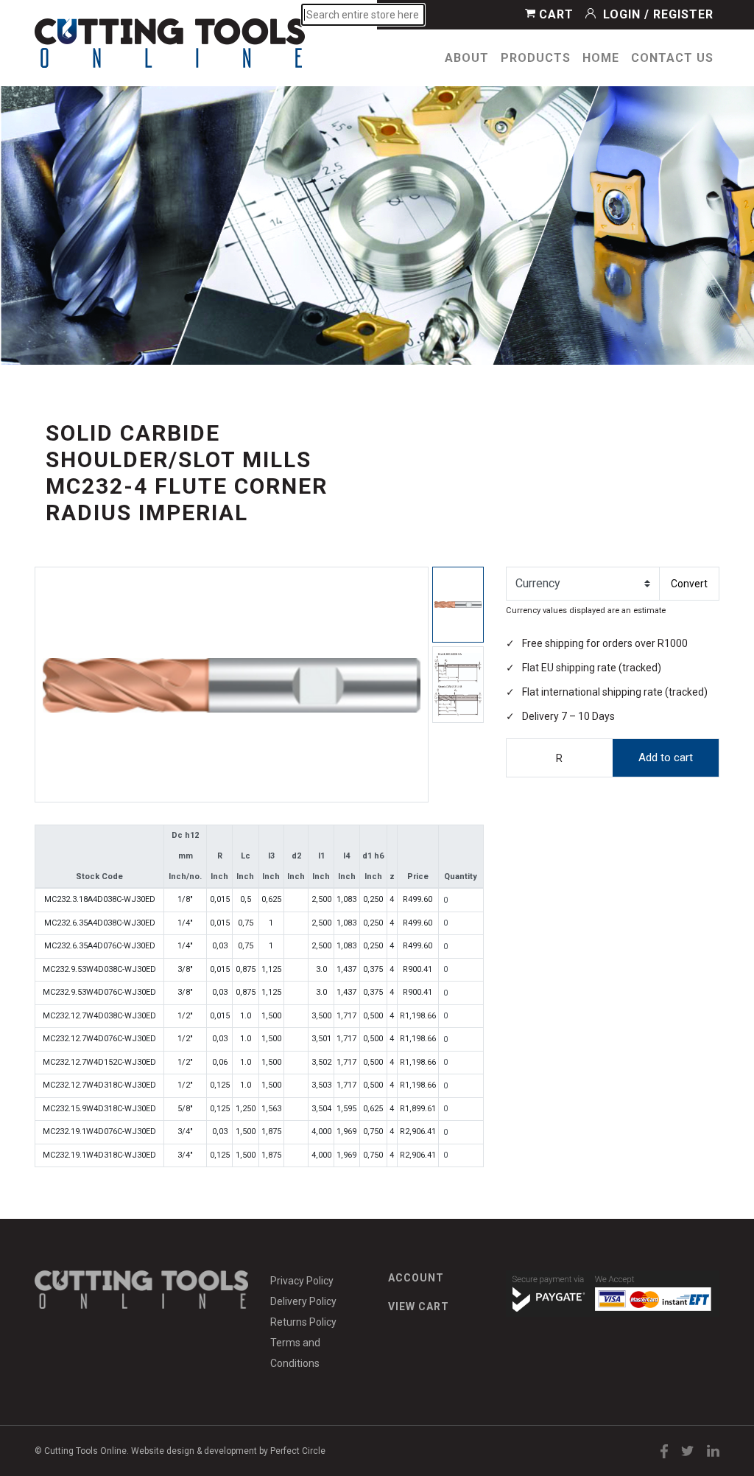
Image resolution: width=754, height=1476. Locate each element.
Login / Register (656, 14)
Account (416, 1278)
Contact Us (672, 58)
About (467, 58)
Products (536, 58)
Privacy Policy (302, 1281)
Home (600, 58)
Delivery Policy (303, 1301)
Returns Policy (303, 1322)
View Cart (418, 1306)
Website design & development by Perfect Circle (228, 1451)
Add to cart (665, 757)
